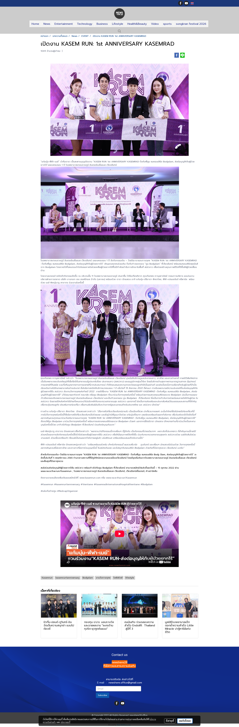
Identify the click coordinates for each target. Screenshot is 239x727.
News (46, 24)
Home (35, 24)
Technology (84, 24)
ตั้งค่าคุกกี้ (170, 721)
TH (195, 3)
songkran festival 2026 (191, 24)
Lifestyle (117, 24)
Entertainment (63, 24)
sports (167, 24)
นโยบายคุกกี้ (65, 722)
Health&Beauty (137, 24)
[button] (119, 31)
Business (102, 24)
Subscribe (102, 695)
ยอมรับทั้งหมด (185, 721)
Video (155, 24)
